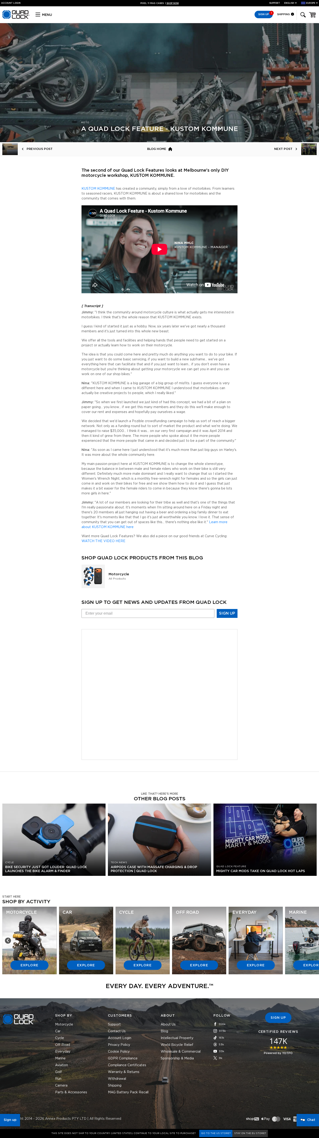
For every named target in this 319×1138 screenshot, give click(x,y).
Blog (164, 1031)
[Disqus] (159, 693)
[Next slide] (311, 940)
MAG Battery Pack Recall (128, 1092)
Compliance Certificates (127, 1065)
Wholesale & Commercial (181, 1051)
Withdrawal (117, 1078)
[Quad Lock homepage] (15, 18)
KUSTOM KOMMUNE (98, 188)
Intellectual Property (177, 1038)
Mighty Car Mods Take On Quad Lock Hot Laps (260, 871)
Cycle (59, 1038)
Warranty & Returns (123, 1072)
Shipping (284, 14)
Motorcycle (64, 1024)
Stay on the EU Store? (250, 1133)
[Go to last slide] (8, 940)
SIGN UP (227, 613)
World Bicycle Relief (177, 1045)
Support (274, 3)
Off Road (62, 1045)
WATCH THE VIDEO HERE (103, 541)
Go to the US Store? (215, 1133)
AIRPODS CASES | (159, 3)
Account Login (119, 1038)
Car (57, 1031)
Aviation (61, 1065)
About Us (168, 1024)
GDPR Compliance (123, 1058)
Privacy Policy (119, 1045)
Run (58, 1078)
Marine (60, 1058)
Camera (61, 1085)
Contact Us (117, 1031)
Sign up (10, 1120)
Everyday (62, 1051)
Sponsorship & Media (177, 1058)
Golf (58, 1072)
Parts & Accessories (71, 1092)
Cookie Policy (119, 1051)
